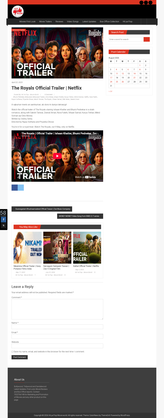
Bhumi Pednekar (18, 97)
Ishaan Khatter (59, 97)
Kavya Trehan (68, 97)
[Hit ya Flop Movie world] (15, 21)
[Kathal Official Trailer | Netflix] (87, 248)
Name (15, 323)
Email (15, 332)
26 (123, 82)
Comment (17, 297)
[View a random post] (150, 21)
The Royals (48, 99)
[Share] (3, 219)
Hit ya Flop (127, 21)
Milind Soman (79, 97)
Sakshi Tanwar (38, 99)
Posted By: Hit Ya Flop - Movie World (26, 94)
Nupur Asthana (17, 99)
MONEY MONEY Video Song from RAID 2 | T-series (79, 216)
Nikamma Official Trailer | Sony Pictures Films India (27, 267)
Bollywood (28, 97)
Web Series (66, 99)
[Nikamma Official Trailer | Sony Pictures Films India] (28, 248)
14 (135, 74)
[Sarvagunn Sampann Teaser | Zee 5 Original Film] (57, 248)
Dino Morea (49, 97)
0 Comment (48, 94)
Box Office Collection (109, 21)
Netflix (86, 97)
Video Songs (73, 21)
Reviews (59, 21)
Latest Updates (89, 21)
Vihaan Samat (57, 99)
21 (135, 78)
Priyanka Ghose (28, 99)
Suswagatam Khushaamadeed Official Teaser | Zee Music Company (43, 209)
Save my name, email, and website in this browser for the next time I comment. (49, 351)
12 (123, 74)
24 (111, 82)
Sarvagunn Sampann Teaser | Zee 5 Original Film (56, 267)
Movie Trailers (45, 21)
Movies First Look (27, 21)
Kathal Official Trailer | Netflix (86, 266)
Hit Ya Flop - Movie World (24, 275)
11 (117, 74)
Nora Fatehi (93, 97)
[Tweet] (3, 225)
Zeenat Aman (74, 99)
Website (15, 342)
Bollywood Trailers (19, 30)
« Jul (110, 91)
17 (111, 78)
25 (117, 82)
